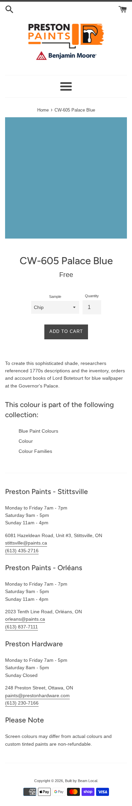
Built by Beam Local (81, 781)
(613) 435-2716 (22, 550)
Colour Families (35, 451)
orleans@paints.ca (25, 619)
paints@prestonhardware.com (37, 695)
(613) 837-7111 (21, 626)
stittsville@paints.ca (26, 543)
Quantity (92, 296)
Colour (26, 441)
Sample (55, 296)
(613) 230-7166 (22, 703)
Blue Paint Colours (38, 431)
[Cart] (122, 8)
